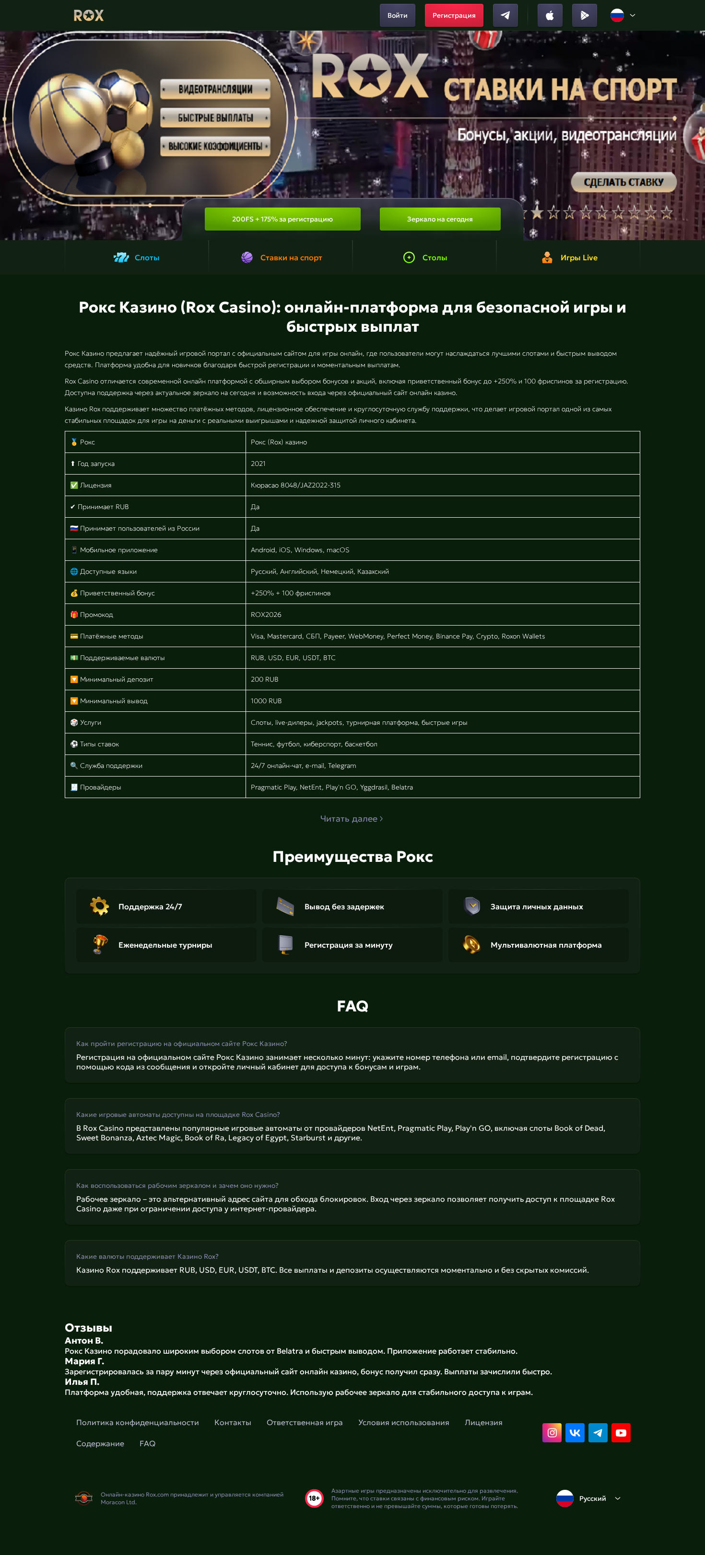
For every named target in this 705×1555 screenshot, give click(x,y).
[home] (89, 15)
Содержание (100, 1443)
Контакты (232, 1422)
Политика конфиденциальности (137, 1422)
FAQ (147, 1443)
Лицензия (484, 1422)
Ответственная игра (305, 1422)
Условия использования (403, 1422)
